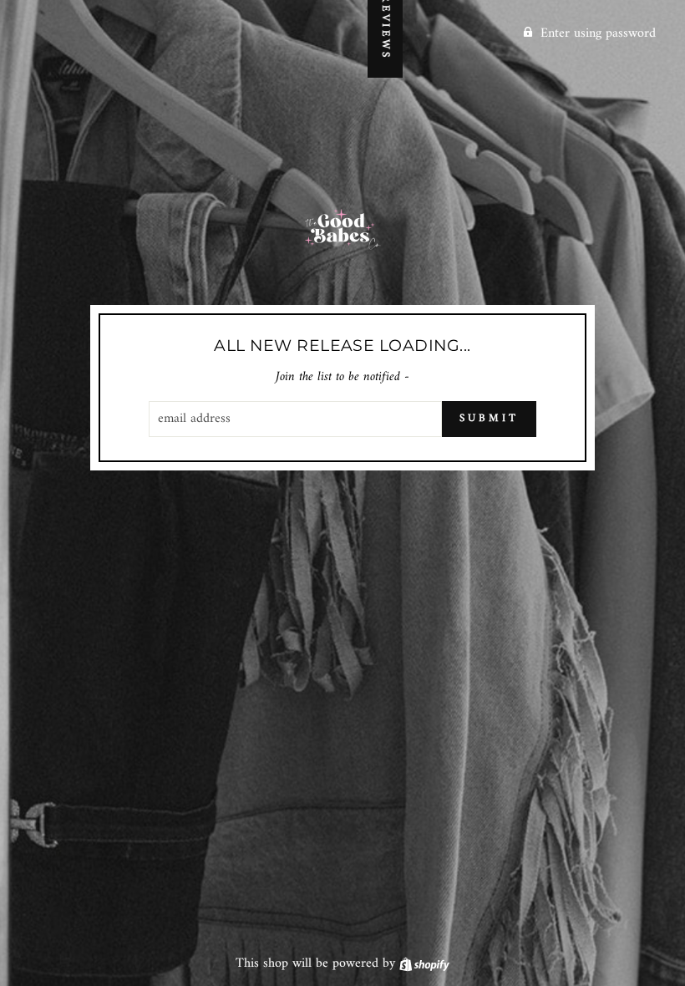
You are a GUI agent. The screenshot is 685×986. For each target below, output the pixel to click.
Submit (488, 418)
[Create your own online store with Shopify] (424, 963)
